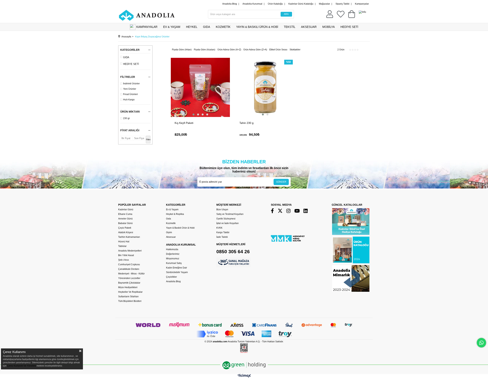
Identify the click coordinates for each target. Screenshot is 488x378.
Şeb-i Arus (123, 260)
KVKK (219, 227)
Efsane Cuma (125, 214)
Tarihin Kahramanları (129, 237)
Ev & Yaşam (172, 209)
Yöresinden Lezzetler (129, 278)
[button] (193, 114)
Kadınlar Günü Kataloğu (300, 3)
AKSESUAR (309, 26)
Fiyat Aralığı (129, 130)
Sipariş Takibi (342, 3)
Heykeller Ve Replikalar (130, 292)
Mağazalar (324, 3)
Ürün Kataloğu (275, 3)
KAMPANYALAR (146, 26)
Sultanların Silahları (128, 296)
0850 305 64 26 (233, 251)
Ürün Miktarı (130, 111)
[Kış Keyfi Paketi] (200, 87)
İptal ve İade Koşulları (227, 223)
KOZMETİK (223, 26)
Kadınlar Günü (125, 209)
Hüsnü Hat (123, 241)
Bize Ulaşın (222, 209)
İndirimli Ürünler (131, 84)
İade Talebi (222, 237)
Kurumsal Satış (174, 263)
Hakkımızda (172, 249)
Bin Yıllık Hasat (126, 255)
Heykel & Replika (175, 214)
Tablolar (122, 246)
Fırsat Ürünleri (130, 94)
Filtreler (127, 76)
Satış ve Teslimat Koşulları (229, 214)
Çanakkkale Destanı (128, 269)
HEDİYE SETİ (349, 26)
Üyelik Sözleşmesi (225, 218)
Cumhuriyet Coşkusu (129, 264)
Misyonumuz (172, 258)
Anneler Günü (125, 218)
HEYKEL (191, 26)
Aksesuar (171, 237)
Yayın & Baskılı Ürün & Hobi (180, 227)
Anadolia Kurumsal (252, 3)
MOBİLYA (328, 26)
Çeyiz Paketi (124, 227)
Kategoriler (130, 49)
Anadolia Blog (229, 3)
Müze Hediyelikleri (127, 287)
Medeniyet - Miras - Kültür (131, 273)
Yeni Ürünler (129, 89)
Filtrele (148, 139)
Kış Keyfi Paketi (184, 122)
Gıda (168, 218)
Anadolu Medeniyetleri (130, 250)
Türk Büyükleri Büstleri (129, 301)
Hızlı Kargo (129, 100)
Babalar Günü (125, 223)
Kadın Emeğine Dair (176, 267)
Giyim (169, 232)
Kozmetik (171, 223)
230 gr (126, 118)
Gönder (281, 182)
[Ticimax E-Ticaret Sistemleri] (244, 376)
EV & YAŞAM (171, 26)
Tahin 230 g (246, 122)
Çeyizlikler (171, 277)
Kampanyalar (362, 3)
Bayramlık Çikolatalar (129, 282)
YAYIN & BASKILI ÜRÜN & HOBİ (257, 26)
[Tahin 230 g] (265, 87)
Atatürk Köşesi (125, 232)
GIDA (206, 26)
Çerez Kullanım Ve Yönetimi (21, 365)
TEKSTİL (289, 26)
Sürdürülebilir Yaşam (177, 272)
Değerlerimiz (172, 254)
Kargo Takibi (222, 232)
